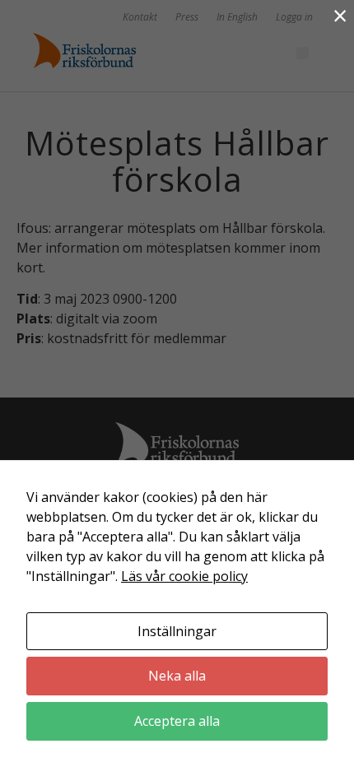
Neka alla (177, 676)
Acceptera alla (177, 721)
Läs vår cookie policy (184, 576)
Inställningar (177, 631)
